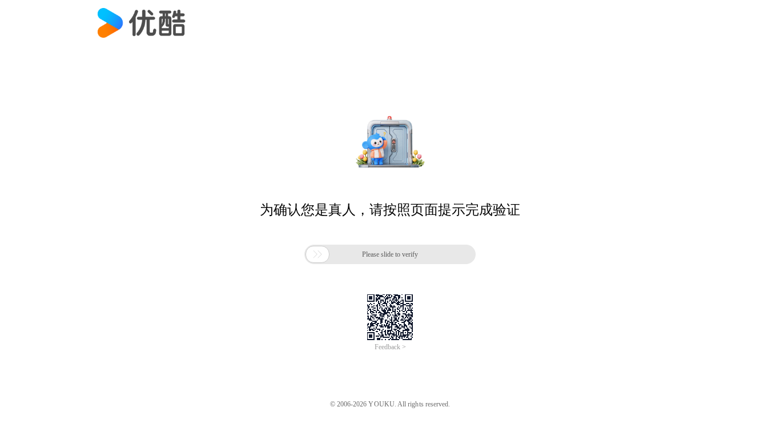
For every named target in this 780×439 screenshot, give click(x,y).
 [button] (317, 254)
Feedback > (390, 347)
